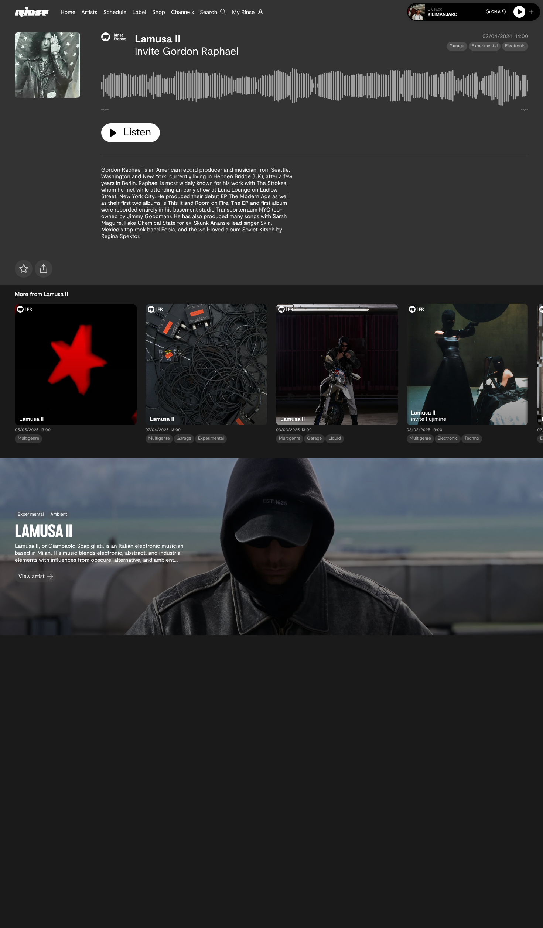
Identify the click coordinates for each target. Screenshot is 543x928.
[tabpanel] (314, 87)
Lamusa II (158, 38)
